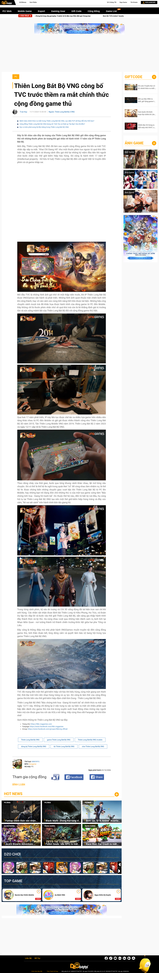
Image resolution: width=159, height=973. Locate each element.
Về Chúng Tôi (111, 2)
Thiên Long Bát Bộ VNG (30, 740)
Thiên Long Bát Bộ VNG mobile (90, 740)
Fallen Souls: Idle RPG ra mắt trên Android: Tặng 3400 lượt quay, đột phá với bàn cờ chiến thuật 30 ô (62, 844)
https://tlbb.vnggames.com (41, 724)
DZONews (22, 2)
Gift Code (76, 11)
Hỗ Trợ (37, 958)
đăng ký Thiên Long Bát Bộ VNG (33, 746)
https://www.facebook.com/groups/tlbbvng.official (47, 729)
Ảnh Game (134, 143)
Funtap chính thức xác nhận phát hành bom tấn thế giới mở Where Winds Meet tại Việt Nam (22, 821)
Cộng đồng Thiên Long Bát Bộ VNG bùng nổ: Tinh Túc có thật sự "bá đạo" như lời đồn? (52, 124)
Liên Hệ (28, 958)
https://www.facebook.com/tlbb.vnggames (46, 726)
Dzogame (32, 764)
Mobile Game (25, 11)
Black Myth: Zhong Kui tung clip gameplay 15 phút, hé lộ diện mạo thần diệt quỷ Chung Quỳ (63, 821)
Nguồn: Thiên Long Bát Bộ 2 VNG (62, 112)
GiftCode (133, 77)
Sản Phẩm (33, 2)
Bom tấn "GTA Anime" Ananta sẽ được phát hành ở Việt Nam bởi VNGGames (36, 16)
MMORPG (36, 762)
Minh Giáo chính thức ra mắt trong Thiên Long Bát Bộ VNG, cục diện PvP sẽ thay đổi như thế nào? (57, 121)
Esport (41, 11)
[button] (119, 871)
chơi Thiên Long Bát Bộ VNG (93, 746)
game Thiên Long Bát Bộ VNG (58, 740)
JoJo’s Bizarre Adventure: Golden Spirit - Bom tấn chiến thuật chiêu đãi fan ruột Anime (105, 16)
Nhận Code (145, 87)
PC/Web (7, 803)
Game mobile (9, 826)
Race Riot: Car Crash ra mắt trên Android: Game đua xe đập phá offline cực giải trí (103, 844)
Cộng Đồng (94, 11)
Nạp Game (123, 2)
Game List (111, 11)
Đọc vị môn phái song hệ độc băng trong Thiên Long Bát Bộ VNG (44, 127)
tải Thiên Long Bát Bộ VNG (64, 746)
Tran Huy (23, 112)
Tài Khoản (134, 2)
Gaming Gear (58, 11)
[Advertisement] (79, 54)
